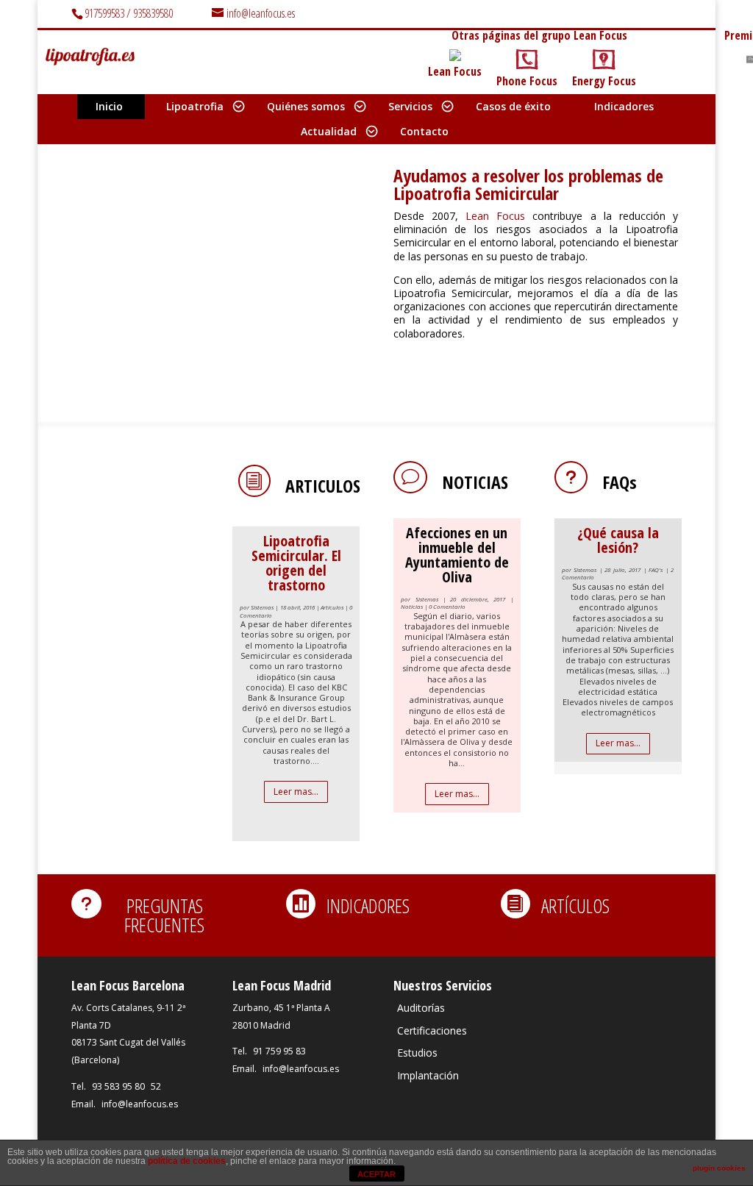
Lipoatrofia (195, 106)
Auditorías (421, 1008)
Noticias (475, 482)
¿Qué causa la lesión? (618, 540)
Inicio (109, 106)
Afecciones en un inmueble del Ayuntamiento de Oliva (457, 555)
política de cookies (187, 1161)
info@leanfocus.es (139, 1104)
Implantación (428, 1075)
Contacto (424, 131)
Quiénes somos (306, 106)
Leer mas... (296, 791)
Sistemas (262, 607)
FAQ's (656, 569)
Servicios (410, 106)
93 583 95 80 (118, 1086)
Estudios (417, 1053)
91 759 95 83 (279, 1051)
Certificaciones (432, 1030)
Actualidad (329, 131)
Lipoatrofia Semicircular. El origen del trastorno (296, 563)
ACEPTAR (376, 1174)
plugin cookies (719, 1168)
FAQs (619, 482)
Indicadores (624, 106)
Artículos (332, 607)
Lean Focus (498, 216)
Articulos (322, 486)
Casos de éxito (513, 106)
